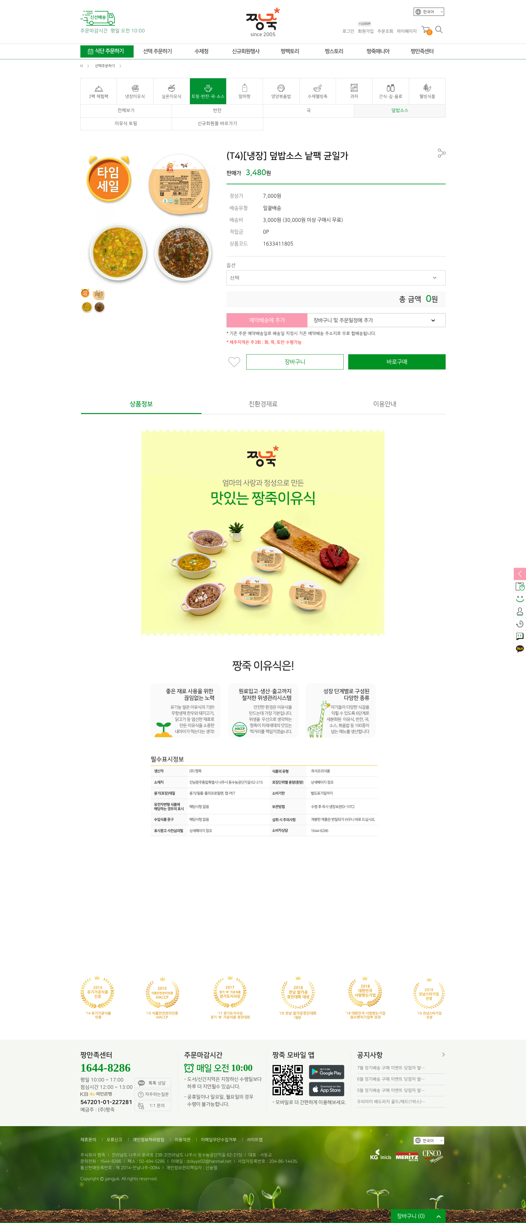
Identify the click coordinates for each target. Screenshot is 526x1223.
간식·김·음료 (390, 96)
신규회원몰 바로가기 (217, 123)
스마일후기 (520, 599)
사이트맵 (255, 1139)
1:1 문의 (520, 636)
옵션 (231, 265)
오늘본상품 (520, 624)
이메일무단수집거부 (219, 1139)
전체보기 (126, 110)
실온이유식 (171, 96)
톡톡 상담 (157, 1083)
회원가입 (366, 31)
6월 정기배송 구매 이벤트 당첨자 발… (391, 1079)
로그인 (348, 31)
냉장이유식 (135, 96)
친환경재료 (263, 404)
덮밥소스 (400, 110)
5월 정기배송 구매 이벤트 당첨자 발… (391, 1090)
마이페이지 (407, 31)
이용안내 (384, 404)
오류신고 (114, 1139)
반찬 (217, 110)
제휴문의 (88, 1139)
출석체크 (520, 611)
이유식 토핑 (126, 123)
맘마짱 (245, 96)
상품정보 (141, 404)
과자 (354, 96)
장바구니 (295, 362)
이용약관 (183, 1139)
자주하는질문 (157, 1094)
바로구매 (397, 362)
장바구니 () (411, 1216)
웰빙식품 (427, 96)
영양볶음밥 (281, 96)
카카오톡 (520, 649)
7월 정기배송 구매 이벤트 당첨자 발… (391, 1068)
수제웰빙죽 (318, 96)
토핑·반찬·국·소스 (208, 96)
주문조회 (385, 31)
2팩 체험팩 (98, 96)
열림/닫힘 (520, 574)
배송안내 (520, 586)
